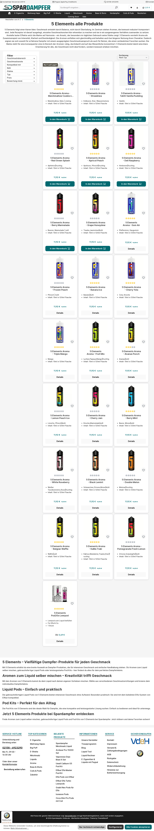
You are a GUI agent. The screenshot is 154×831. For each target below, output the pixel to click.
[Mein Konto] (137, 7)
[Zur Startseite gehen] (26, 7)
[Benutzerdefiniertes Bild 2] (140, 754)
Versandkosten (70, 816)
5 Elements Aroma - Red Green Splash (60, 159)
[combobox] (86, 7)
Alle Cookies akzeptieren (138, 827)
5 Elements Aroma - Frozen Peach (59, 288)
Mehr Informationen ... (20, 828)
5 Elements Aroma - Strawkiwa (95, 94)
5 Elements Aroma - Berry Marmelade (60, 223)
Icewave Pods (62, 794)
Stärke (10, 71)
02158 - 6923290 (12, 747)
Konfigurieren (115, 827)
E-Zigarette (35, 740)
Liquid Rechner (88, 755)
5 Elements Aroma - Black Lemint (95, 480)
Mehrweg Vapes (37, 744)
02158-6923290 (112, 2)
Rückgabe (111, 758)
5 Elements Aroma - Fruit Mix (96, 352)
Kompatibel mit (14, 65)
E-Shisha (34, 751)
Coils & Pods (36, 771)
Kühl (9, 68)
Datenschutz (113, 762)
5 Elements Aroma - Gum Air (131, 223)
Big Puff (33, 748)
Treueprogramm (88, 744)
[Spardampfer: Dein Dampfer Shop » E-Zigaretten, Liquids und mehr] (9, 13)
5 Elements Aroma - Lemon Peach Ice (60, 416)
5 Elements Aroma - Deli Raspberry (131, 159)
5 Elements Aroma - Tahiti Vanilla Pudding (131, 94)
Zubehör (34, 774)
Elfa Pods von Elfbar (65, 777)
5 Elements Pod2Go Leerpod (60, 614)
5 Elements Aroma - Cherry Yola (131, 288)
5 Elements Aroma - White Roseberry (59, 480)
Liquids (33, 759)
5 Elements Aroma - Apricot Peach (95, 159)
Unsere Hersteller (89, 740)
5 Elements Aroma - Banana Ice (95, 288)
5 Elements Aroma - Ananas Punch (131, 352)
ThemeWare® (103, 818)
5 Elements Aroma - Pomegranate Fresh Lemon (131, 547)
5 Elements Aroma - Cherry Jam (95, 416)
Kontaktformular (9, 764)
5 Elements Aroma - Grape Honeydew (95, 223)
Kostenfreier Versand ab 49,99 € (14, 2)
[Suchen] (116, 7)
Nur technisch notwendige (92, 827)
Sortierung (123, 55)
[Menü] (11, 812)
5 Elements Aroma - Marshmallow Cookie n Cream (60, 94)
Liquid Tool (86, 751)
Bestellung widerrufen (13, 769)
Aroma (33, 763)
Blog (83, 748)
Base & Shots (36, 767)
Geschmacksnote (15, 61)
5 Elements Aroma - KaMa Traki (95, 547)
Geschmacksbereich (16, 58)
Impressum (112, 744)
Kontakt (151, 2)
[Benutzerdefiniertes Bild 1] (140, 743)
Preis (9, 78)
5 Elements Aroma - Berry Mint (131, 416)
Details (131, 249)
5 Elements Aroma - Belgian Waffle (59, 547)
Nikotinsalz (35, 755)
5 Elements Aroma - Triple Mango (59, 352)
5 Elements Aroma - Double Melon (131, 480)
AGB (109, 754)
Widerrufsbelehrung (116, 766)
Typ (8, 74)
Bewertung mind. (15, 81)
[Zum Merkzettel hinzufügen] (72, 83)
